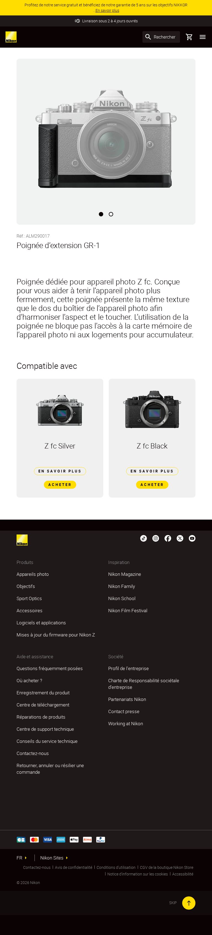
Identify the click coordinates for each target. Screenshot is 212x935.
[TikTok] (143, 538)
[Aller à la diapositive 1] (101, 214)
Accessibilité (182, 874)
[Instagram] (155, 538)
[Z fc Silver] (60, 410)
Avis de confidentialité (73, 867)
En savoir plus (60, 471)
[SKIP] (188, 903)
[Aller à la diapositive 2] (111, 214)
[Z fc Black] (152, 410)
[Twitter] (180, 538)
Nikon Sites (51, 858)
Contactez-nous (37, 867)
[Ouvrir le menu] (202, 37)
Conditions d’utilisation (116, 867)
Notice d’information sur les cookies (137, 874)
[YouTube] (192, 538)
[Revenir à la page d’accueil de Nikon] (11, 36)
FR (19, 858)
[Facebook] (168, 538)
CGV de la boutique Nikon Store (166, 867)
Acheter (60, 484)
